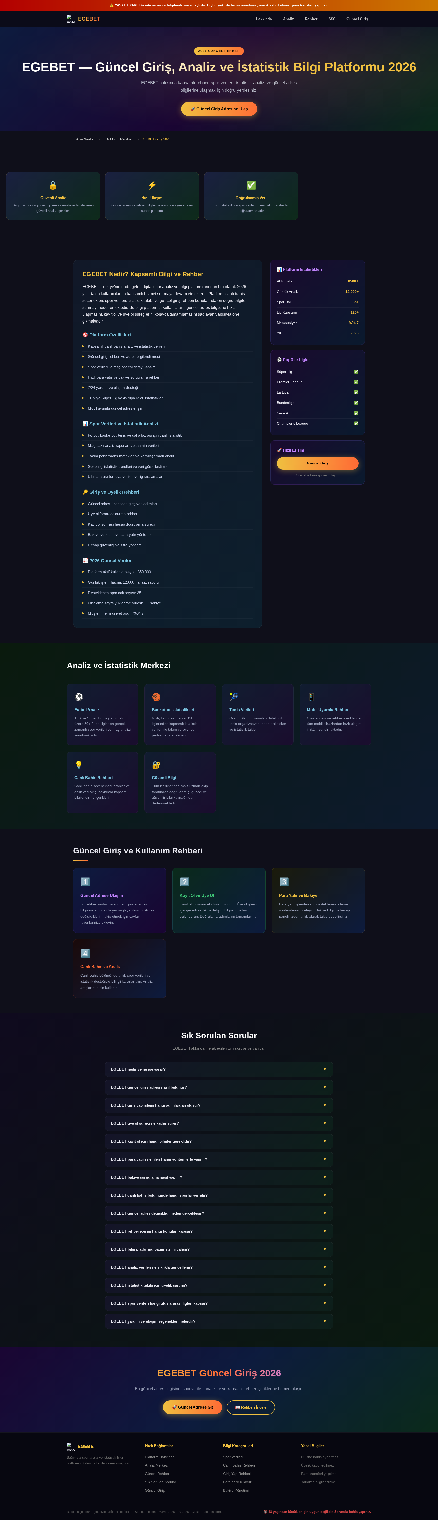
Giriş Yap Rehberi (237, 1474)
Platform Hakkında (160, 1457)
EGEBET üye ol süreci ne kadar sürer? (219, 1123)
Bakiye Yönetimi (236, 1490)
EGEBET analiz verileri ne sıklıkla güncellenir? (219, 1267)
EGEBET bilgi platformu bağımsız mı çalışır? (219, 1249)
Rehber (311, 19)
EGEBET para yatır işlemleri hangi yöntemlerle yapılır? (219, 1159)
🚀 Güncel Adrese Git (192, 1407)
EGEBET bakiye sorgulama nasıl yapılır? (219, 1177)
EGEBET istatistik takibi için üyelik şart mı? (219, 1285)
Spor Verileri (233, 1457)
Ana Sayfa (85, 139)
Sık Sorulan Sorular (160, 1482)
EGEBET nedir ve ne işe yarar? (219, 1069)
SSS (331, 19)
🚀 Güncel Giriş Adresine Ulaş (219, 109)
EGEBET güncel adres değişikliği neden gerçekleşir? (219, 1213)
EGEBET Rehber (119, 139)
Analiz (288, 19)
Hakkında (264, 19)
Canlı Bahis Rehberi (239, 1465)
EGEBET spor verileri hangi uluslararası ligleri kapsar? (219, 1303)
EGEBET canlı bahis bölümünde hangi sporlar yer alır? (219, 1195)
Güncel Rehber (157, 1474)
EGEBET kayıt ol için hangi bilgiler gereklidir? (219, 1141)
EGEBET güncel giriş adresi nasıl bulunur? (219, 1087)
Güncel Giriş (357, 19)
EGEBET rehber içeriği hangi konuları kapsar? (219, 1231)
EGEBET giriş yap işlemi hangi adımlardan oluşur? (219, 1105)
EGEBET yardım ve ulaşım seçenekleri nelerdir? (219, 1321)
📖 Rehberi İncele (250, 1407)
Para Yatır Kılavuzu (238, 1482)
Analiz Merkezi (156, 1465)
